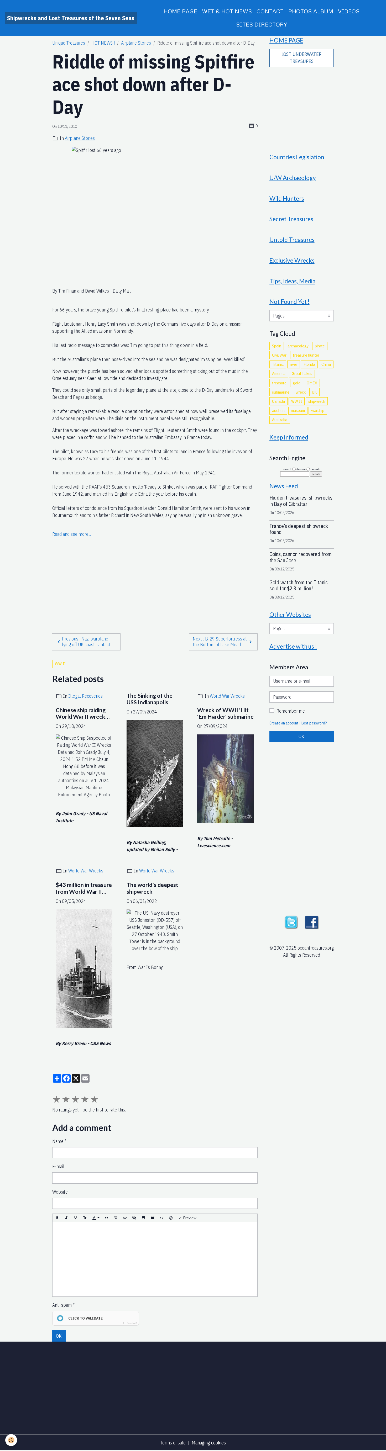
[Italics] (66, 1218)
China (326, 364)
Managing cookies (209, 1443)
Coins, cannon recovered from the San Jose (300, 557)
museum (298, 410)
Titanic (278, 364)
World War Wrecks (227, 696)
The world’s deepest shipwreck (152, 888)
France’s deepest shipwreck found (298, 529)
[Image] (143, 1218)
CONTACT (270, 11)
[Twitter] (291, 922)
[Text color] (96, 1218)
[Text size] (85, 1218)
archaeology (298, 345)
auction (278, 410)
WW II (60, 663)
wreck (301, 392)
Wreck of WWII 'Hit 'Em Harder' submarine (225, 713)
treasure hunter (306, 355)
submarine (280, 392)
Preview (189, 1217)
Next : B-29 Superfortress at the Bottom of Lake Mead (220, 642)
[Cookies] (11, 1440)
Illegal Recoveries (85, 696)
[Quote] (106, 1218)
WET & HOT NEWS (227, 11)
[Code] (161, 1218)
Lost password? (314, 723)
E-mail (58, 1166)
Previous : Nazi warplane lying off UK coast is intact (86, 642)
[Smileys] (171, 1218)
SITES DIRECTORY (261, 24)
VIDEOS (348, 11)
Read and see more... (71, 534)
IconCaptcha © (130, 1323)
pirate (320, 345)
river (293, 364)
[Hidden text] (134, 1218)
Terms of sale (173, 1443)
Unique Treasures (68, 43)
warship (317, 410)
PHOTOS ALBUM (310, 11)
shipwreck (316, 401)
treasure (279, 382)
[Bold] (57, 1218)
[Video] (152, 1218)
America (278, 373)
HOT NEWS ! (103, 43)
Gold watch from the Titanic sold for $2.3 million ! (298, 585)
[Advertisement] (155, 575)
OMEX (312, 382)
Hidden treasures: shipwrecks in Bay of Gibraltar (300, 500)
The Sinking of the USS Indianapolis (150, 699)
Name (58, 1141)
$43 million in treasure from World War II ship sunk (84, 888)
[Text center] (116, 1218)
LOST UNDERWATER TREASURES (301, 57)
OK (59, 1336)
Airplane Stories (136, 43)
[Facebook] (312, 922)
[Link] (125, 1218)
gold (296, 382)
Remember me (291, 711)
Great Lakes (302, 373)
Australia (279, 419)
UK (314, 392)
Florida (309, 364)
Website (60, 1192)
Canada (278, 401)
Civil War (279, 355)
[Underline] (75, 1218)
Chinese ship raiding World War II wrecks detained (82, 714)
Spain (276, 345)
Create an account (284, 723)
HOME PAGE (180, 11)
